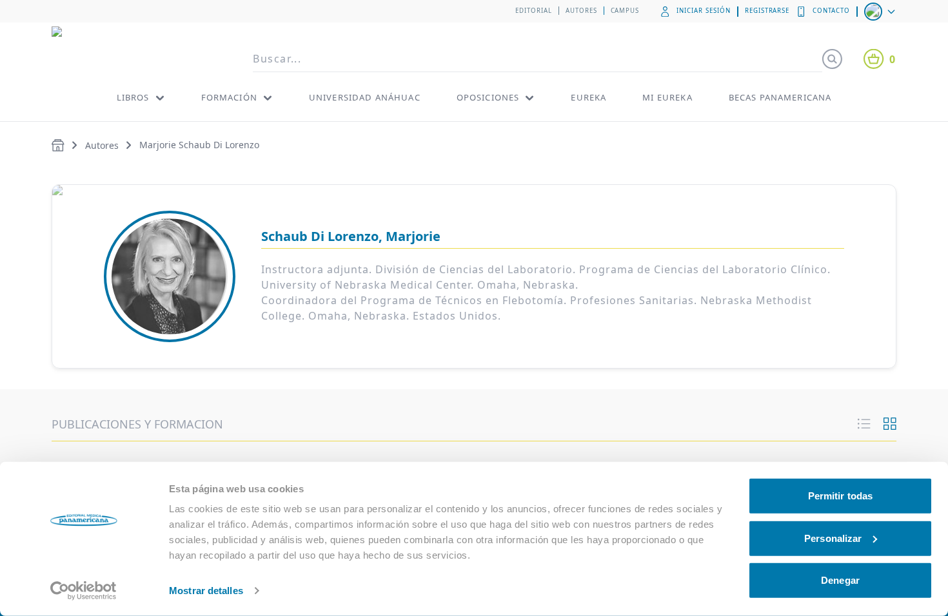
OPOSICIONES (488, 97)
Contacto (831, 10)
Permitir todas (840, 495)
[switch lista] (864, 424)
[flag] (880, 11)
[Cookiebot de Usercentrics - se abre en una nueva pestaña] (83, 591)
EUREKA (588, 97)
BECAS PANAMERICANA (780, 97)
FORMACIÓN (229, 97)
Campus (625, 10)
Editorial (533, 10)
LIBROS (133, 97)
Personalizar (833, 537)
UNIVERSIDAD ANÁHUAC (364, 97)
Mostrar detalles (206, 590)
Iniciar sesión (703, 10)
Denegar (840, 580)
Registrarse (767, 10)
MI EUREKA (667, 97)
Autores (581, 10)
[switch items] (890, 424)
